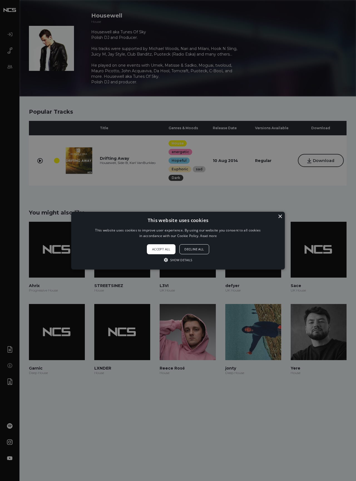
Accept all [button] (161, 249)
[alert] (178, 240)
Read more (208, 236)
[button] (178, 240)
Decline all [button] (194, 249)
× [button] (280, 216)
